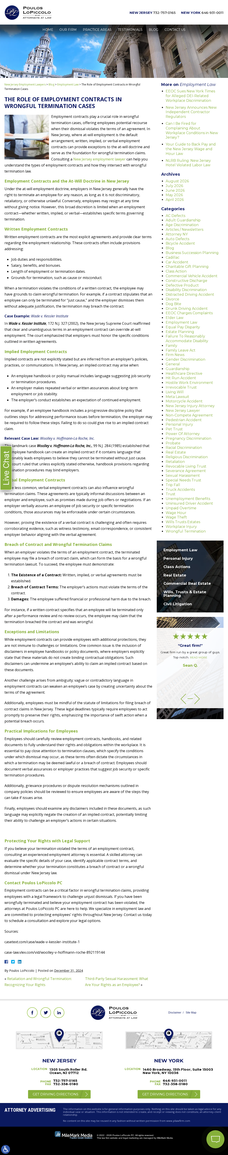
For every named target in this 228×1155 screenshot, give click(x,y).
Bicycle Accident (180, 243)
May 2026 (174, 195)
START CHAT (194, 1109)
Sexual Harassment (183, 475)
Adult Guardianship (183, 220)
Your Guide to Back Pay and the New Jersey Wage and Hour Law (191, 149)
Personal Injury (179, 424)
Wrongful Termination (186, 531)
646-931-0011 (213, 12)
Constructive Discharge (186, 281)
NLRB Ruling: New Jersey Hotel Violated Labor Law (188, 162)
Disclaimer (174, 1012)
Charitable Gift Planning (187, 266)
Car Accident (177, 262)
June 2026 (175, 190)
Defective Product (182, 285)
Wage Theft (176, 517)
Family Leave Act (180, 350)
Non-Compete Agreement (189, 415)
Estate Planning (180, 332)
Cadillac (172, 257)
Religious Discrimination (187, 457)
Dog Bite (173, 304)
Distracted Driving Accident (190, 294)
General (173, 364)
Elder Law (174, 318)
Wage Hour (176, 513)
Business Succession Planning (192, 253)
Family (171, 345)
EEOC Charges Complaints (189, 313)
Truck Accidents (180, 489)
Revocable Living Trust (186, 466)
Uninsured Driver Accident (189, 503)
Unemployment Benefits (188, 499)
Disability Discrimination (186, 290)
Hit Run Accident (181, 378)
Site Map (191, 1012)
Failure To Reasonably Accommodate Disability (187, 338)
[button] (183, 699)
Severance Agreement (186, 471)
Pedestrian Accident (184, 420)
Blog (153, 30)
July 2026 (174, 186)
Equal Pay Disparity (183, 327)
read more (198, 657)
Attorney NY (177, 234)
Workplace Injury (181, 526)
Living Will (175, 392)
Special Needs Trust (183, 480)
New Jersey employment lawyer (99, 159)
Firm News (175, 355)
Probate (173, 443)
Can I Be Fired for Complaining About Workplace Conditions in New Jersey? (192, 130)
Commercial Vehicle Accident (192, 276)
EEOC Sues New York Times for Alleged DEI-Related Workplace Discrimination (190, 96)
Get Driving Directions (55, 1094)
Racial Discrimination (184, 447)
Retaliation (175, 462)
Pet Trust (174, 429)
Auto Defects (177, 239)
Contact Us (175, 30)
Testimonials (130, 30)
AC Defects (175, 216)
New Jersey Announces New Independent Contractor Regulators (191, 112)
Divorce (172, 299)
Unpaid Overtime (181, 508)
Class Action (176, 271)
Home (48, 30)
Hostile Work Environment (189, 383)
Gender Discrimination (185, 359)
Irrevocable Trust (181, 387)
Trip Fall (173, 485)
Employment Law (68, 84)
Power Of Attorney (183, 434)
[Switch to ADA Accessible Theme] (5, 1149)
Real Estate (176, 452)
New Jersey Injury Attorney (190, 406)
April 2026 (175, 200)
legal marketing (131, 1138)
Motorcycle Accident (184, 401)
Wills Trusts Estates (183, 522)
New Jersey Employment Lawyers (25, 84)
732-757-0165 (164, 12)
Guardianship (177, 369)
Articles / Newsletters (184, 229)
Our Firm (68, 30)
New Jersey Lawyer (183, 410)
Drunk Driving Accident (187, 308)
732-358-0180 (65, 1084)
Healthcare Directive (184, 373)
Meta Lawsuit (177, 397)
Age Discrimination (182, 225)
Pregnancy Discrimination (188, 438)
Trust (170, 494)
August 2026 (177, 181)
